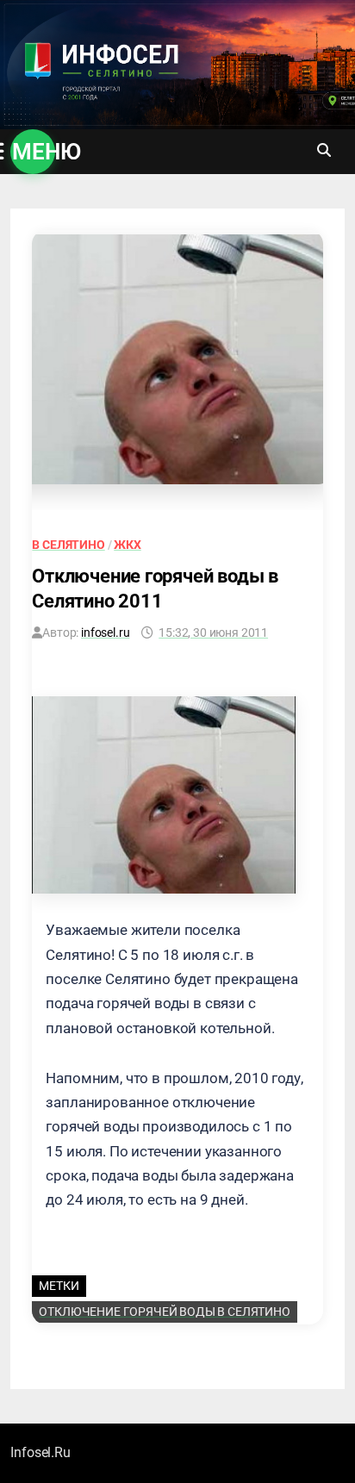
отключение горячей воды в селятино (164, 1311)
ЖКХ (127, 544)
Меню (33, 152)
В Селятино (68, 544)
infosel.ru (105, 632)
